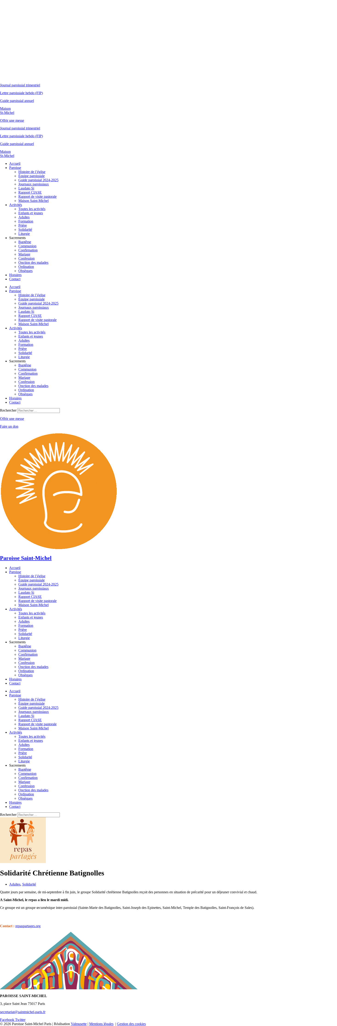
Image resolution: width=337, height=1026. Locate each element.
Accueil (14, 163)
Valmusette (79, 1024)
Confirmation (28, 250)
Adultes (24, 217)
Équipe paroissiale (31, 176)
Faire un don (9, 426)
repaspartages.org (28, 926)
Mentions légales (101, 1024)
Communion (27, 246)
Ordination (26, 267)
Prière (22, 225)
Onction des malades (33, 262)
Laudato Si (26, 188)
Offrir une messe (12, 120)
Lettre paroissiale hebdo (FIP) (21, 93)
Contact (14, 279)
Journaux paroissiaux (33, 184)
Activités (15, 205)
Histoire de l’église (31, 172)
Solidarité (25, 229)
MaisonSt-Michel (7, 111)
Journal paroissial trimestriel (20, 85)
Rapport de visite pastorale (37, 196)
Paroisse (15, 168)
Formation (25, 221)
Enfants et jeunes (30, 213)
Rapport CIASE (30, 192)
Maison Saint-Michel (33, 201)
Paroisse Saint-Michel (26, 558)
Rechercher (8, 410)
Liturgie (24, 234)
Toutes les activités (31, 209)
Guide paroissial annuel (17, 101)
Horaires (15, 275)
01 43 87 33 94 (11, 1008)
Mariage (24, 254)
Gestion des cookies (131, 1024)
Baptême (24, 242)
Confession (26, 258)
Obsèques (25, 271)
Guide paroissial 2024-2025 (38, 180)
